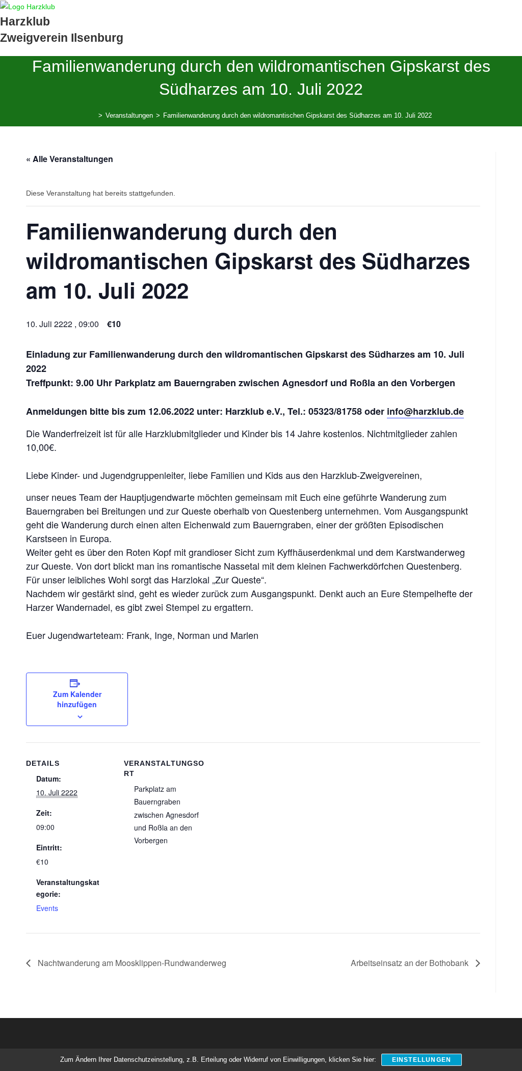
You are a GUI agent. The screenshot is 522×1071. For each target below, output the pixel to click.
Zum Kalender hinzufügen (77, 699)
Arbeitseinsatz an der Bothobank (411, 963)
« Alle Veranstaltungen (69, 159)
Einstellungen (422, 1059)
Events (47, 908)
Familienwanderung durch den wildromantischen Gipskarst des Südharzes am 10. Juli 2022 (297, 115)
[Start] (92, 115)
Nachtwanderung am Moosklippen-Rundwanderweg (131, 963)
